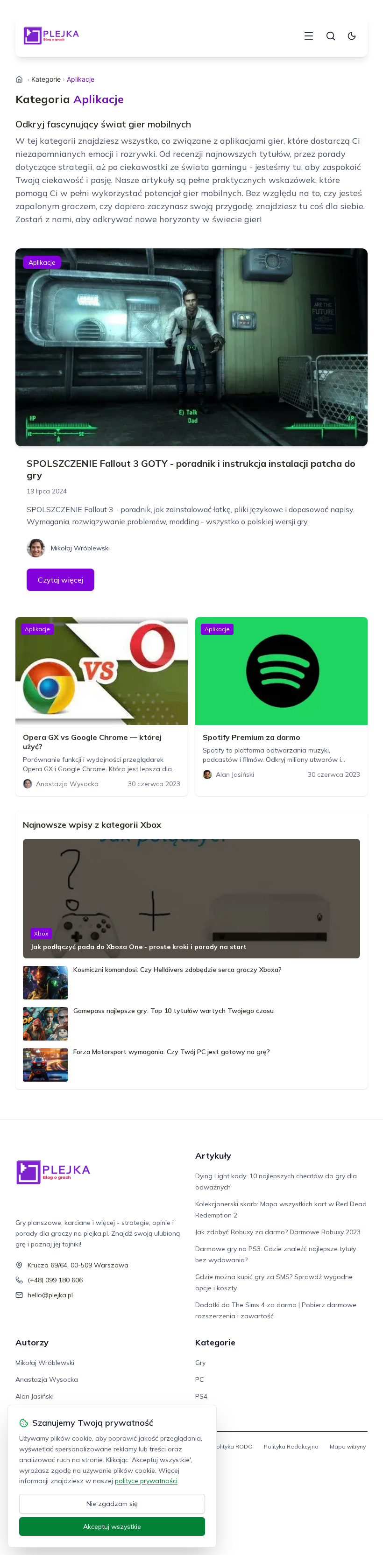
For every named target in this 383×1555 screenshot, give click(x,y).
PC (199, 1379)
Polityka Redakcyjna (291, 1446)
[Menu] (308, 36)
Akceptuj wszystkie (112, 1526)
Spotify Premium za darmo (251, 737)
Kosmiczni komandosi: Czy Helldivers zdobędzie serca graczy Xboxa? (177, 969)
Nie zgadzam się (112, 1503)
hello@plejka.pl (50, 1295)
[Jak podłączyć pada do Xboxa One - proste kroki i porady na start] (191, 898)
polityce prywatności (146, 1481)
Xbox (41, 933)
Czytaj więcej (60, 579)
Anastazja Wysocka (46, 1379)
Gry (200, 1362)
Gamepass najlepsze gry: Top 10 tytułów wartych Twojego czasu (173, 1010)
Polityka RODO (233, 1446)
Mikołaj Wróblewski (44, 1362)
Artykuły (213, 1155)
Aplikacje (42, 262)
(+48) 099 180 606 (55, 1280)
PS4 (201, 1396)
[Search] (331, 36)
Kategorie (46, 79)
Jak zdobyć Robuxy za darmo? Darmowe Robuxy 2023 (278, 1232)
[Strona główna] (19, 79)
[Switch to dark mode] (351, 36)
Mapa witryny (348, 1446)
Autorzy (32, 1342)
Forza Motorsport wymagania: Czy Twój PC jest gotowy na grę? (171, 1052)
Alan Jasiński (34, 1396)
